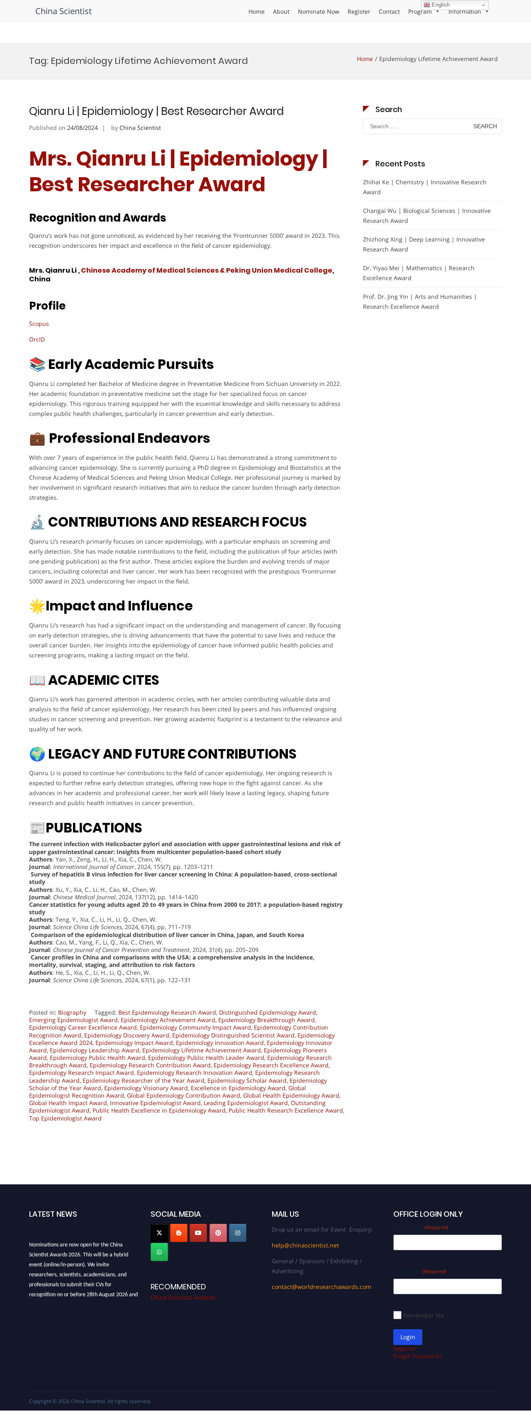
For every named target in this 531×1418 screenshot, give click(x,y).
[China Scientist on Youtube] (198, 1233)
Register (359, 11)
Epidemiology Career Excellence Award (83, 1027)
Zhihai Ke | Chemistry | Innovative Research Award (425, 187)
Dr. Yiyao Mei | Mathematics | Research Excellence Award (419, 273)
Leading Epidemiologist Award (246, 1103)
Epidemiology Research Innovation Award (194, 1072)
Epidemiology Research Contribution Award (150, 1065)
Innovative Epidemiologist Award (155, 1103)
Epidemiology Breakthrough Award (266, 1020)
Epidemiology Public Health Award (97, 1058)
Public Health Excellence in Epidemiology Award (159, 1110)
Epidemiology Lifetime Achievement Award (201, 1050)
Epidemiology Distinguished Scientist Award (233, 1035)
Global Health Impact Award (68, 1103)
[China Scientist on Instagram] (237, 1233)
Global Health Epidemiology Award (291, 1095)
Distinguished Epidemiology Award (267, 1012)
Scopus (39, 323)
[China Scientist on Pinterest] (218, 1233)
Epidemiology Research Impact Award (81, 1072)
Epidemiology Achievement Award (168, 1020)
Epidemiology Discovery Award (126, 1035)
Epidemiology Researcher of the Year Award (144, 1080)
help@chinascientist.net (305, 1245)
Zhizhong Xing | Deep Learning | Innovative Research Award (424, 244)
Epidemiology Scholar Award (247, 1080)
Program (420, 11)
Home (256, 11)
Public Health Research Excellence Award (286, 1110)
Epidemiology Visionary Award (146, 1088)
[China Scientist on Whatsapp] (159, 1252)
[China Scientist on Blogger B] (179, 1233)
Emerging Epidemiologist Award (73, 1020)
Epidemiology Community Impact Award (195, 1027)
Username (420, 1227)
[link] (206, 270)
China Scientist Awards (183, 1297)
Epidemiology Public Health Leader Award (206, 1058)
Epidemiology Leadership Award (94, 1050)
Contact (389, 11)
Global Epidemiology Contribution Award (183, 1095)
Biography (72, 1012)
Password (419, 1271)
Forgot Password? (417, 1356)
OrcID (37, 339)
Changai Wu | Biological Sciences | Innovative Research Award (427, 216)
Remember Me (423, 1315)
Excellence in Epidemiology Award (238, 1088)
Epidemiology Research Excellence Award (271, 1065)
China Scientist (63, 11)
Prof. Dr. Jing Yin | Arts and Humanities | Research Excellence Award (420, 301)
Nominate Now (318, 11)
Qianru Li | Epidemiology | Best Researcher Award (156, 111)
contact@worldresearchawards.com (321, 1287)
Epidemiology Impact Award (134, 1043)
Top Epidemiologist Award (65, 1118)
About (281, 11)
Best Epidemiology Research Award (167, 1012)
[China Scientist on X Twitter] (159, 1233)
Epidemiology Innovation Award (220, 1043)
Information (464, 11)
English (440, 5)
